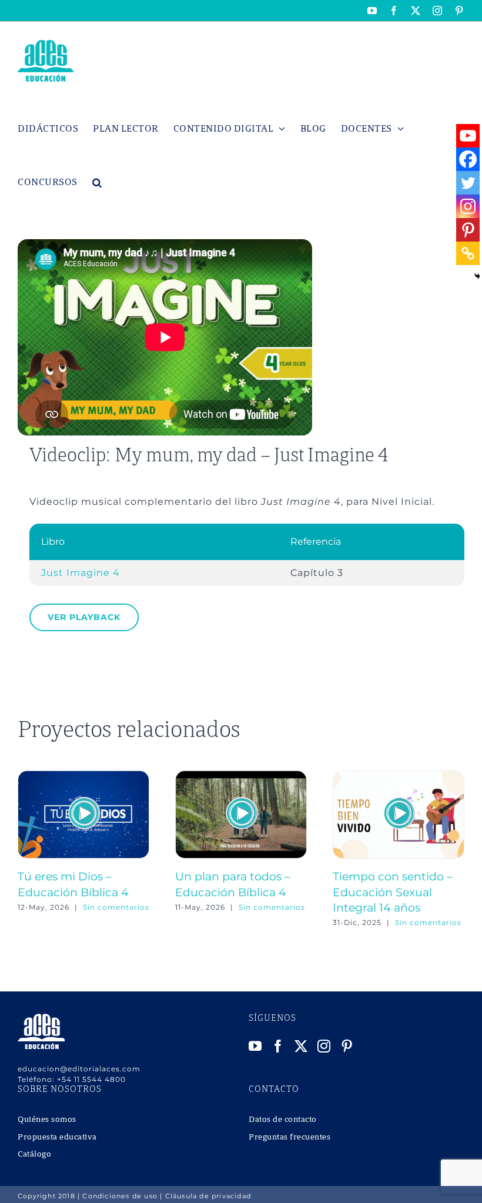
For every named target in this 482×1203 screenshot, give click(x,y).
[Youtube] (468, 136)
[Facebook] (468, 159)
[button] (97, 182)
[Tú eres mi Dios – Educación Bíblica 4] (83, 776)
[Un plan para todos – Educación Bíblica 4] (241, 776)
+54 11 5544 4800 (91, 1079)
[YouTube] (255, 1046)
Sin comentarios (116, 907)
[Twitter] (468, 183)
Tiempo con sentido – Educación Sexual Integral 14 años (393, 892)
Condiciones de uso (120, 1196)
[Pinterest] (468, 230)
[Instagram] (468, 206)
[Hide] (477, 276)
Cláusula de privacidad (208, 1196)
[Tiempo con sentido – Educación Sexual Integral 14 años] (398, 776)
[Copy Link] (468, 253)
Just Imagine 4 (80, 572)
